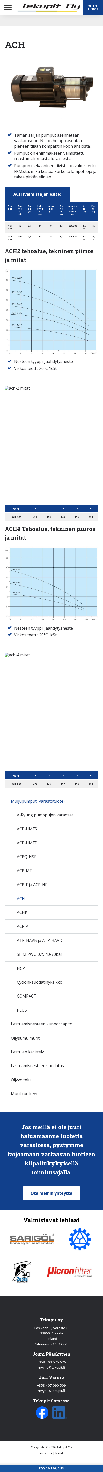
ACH (21, 898)
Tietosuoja (44, 1453)
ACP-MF (24, 870)
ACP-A (22, 926)
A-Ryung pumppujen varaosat (45, 815)
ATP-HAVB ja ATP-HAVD (39, 940)
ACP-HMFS (27, 829)
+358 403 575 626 (51, 1362)
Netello (61, 1453)
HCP (21, 968)
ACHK (22, 912)
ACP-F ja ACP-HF (32, 884)
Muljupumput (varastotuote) (38, 801)
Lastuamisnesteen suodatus (37, 1065)
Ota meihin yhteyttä (51, 1193)
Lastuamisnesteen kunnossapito (41, 1024)
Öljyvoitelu (21, 1080)
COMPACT (26, 996)
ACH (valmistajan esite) (38, 194)
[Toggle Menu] (8, 8)
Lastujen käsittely (27, 1052)
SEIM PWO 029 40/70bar (39, 954)
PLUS (22, 1010)
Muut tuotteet (24, 1093)
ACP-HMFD (27, 843)
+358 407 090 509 (51, 1385)
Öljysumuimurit (25, 1038)
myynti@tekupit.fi (51, 1367)
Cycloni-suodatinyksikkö (39, 982)
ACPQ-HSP (27, 856)
